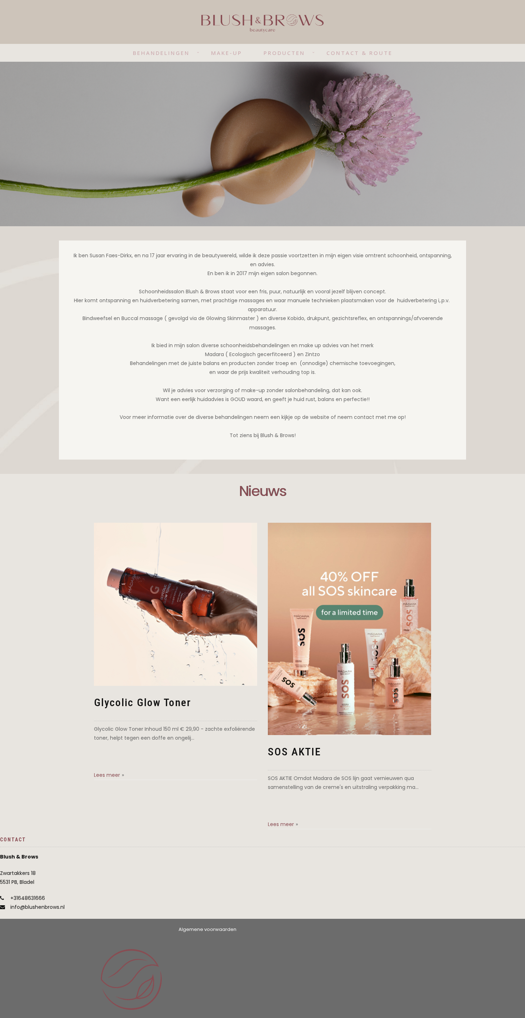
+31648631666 (27, 898)
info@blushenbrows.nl (37, 907)
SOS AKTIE (294, 751)
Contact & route (359, 52)
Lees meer (107, 775)
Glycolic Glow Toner (142, 702)
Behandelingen (161, 52)
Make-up (226, 52)
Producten (284, 52)
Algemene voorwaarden (207, 929)
